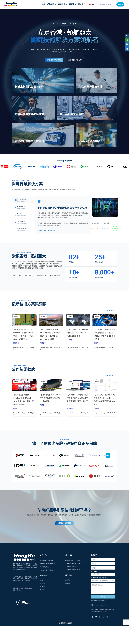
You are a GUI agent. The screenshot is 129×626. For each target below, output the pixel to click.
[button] (17, 275)
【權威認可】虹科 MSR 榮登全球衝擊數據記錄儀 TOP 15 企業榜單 (51, 398)
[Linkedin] (99, 616)
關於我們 (81, 4)
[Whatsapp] (103, 616)
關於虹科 (43, 575)
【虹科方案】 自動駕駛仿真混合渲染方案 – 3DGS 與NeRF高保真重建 (78, 332)
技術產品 (50, 4)
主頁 (43, 4)
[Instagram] (107, 616)
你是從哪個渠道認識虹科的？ (100, 578)
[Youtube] (96, 616)
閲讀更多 (16, 343)
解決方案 (61, 4)
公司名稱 (94, 571)
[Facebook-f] (92, 616)
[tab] (23, 200)
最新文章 (72, 4)
